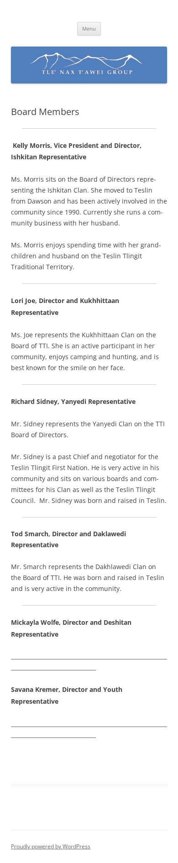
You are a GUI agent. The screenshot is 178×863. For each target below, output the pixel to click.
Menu (89, 28)
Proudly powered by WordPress (50, 846)
